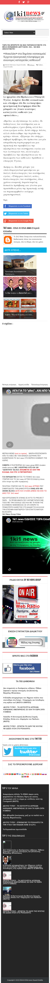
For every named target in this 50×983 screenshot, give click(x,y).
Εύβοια (40, 65)
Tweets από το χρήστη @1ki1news (15, 745)
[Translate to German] (7, 774)
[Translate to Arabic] (12, 774)
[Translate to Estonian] (17, 774)
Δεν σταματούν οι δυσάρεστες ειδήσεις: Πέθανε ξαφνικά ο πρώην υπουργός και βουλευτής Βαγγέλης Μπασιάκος (22, 690)
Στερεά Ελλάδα (8, 67)
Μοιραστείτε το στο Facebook (20, 206)
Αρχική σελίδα (23, 385)
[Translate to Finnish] (20, 774)
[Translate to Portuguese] (38, 774)
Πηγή (5, 200)
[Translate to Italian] (28, 774)
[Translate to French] (4, 774)
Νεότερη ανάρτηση (9, 385)
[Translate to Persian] (33, 774)
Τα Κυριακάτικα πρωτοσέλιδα (15, 829)
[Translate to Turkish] (10, 774)
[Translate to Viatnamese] (28, 777)
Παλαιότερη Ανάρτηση (39, 385)
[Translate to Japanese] (30, 774)
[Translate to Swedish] (22, 777)
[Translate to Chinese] (15, 774)
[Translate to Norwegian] (35, 774)
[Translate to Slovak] (45, 774)
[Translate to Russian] (43, 774)
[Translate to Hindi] (22, 774)
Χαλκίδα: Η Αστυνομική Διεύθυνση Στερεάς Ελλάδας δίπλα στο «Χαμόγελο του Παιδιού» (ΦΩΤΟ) (21, 719)
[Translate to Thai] (25, 777)
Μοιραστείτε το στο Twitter (18, 213)
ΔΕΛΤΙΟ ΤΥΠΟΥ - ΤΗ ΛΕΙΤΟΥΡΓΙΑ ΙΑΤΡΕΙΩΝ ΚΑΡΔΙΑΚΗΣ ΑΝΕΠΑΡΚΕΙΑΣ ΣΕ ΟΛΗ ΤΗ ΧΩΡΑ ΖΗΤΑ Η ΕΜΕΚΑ (24, 709)
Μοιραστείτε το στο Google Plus (20, 221)
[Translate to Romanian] (40, 774)
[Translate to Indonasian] (25, 774)
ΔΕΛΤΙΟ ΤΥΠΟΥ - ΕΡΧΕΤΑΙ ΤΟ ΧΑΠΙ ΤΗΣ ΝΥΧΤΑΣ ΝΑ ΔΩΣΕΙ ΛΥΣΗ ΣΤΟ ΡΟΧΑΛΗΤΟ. (23, 912)
